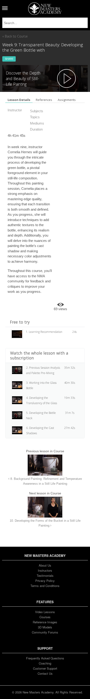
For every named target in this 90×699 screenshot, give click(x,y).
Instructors (45, 570)
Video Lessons (45, 612)
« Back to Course (15, 36)
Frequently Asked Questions (45, 658)
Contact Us (45, 673)
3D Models (45, 627)
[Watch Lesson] (66, 78)
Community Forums (45, 632)
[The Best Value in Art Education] (45, 8)
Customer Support (45, 668)
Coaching (45, 663)
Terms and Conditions (45, 586)
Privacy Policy (45, 580)
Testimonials (45, 575)
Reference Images (45, 622)
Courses (45, 617)
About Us (45, 565)
